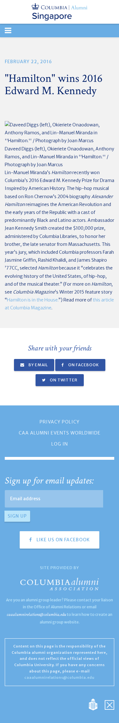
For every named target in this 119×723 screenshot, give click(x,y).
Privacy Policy (60, 422)
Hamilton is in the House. (32, 300)
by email (38, 364)
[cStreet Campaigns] (109, 704)
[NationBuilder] (96, 704)
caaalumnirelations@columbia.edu (36, 614)
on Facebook (83, 364)
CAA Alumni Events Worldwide (60, 433)
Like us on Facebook (62, 540)
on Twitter (63, 380)
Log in (59, 444)
